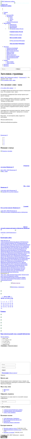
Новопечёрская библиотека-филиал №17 (17, 257)
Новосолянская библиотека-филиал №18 (11, 258)
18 (3, 305)
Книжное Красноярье (15, 274)
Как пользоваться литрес (13, 56)
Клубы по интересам (16, 277)
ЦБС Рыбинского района (8, 1)
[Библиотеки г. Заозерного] (17, 287)
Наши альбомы (10, 63)
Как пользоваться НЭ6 (12, 57)
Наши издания (10, 52)
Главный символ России (16, 31)
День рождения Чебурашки (17, 43)
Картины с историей (9, 432)
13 (7, 303)
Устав (11, 17)
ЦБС (5, 13)
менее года (5, 338)
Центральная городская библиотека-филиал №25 (13, 268)
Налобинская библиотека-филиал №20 (10, 254)
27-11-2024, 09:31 (5, 88)
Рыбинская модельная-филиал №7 (15, 261)
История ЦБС (10, 15)
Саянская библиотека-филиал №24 (13, 263)
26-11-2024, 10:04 (5, 170)
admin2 (11, 88)
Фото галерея (10, 61)
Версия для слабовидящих (22, 3)
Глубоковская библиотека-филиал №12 (13, 246)
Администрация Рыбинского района (13, 409)
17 (1, 305)
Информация (13, 24)
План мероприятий (5, 277)
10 (1, 303)
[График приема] (15, 283)
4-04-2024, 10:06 (5, 232)
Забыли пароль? (13, 373)
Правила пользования (12, 22)
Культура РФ (7, 421)
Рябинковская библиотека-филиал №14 (11, 262)
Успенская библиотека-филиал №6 (12, 267)
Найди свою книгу (11, 54)
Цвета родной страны (15, 37)
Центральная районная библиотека (10, 272)
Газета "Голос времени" (10, 412)
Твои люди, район (5, 274)
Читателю (6, 46)
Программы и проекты (20, 278)
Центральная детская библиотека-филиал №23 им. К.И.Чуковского (12, 270)
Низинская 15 (22, 77)
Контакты (6, 65)
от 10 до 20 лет (6, 342)
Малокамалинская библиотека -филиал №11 (18, 252)
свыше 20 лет (5, 344)
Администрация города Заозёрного (13, 411)
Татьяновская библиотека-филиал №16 (17, 265)
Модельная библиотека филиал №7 (13, 419)
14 (8, 303)
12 (5, 303)
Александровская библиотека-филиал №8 (11, 241)
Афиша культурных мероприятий (13, 278)
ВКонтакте (6, 389)
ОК (4, 391)
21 (8, 305)
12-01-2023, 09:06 (5, 210)
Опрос (8, 59)
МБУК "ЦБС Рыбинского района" (9, 77)
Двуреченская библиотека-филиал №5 (17, 248)
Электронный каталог (6, 280)
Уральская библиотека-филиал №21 (10, 266)
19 (5, 305)
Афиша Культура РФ (12, 49)
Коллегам (6, 64)
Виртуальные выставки (13, 50)
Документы (10, 16)
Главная (6, 12)
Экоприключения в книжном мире (12, 429)
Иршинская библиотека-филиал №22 (13, 250)
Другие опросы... (5, 336)
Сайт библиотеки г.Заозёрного (11, 418)
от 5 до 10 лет (5, 341)
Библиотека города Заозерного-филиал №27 (14, 242)
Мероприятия (7, 23)
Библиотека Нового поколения (11, 422)
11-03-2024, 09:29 (5, 190)
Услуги (11, 19)
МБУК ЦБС (6, 5)
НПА (11, 20)
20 (7, 305)
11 (3, 303)
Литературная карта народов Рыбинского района (15, 275)
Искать (18, 69)
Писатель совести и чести (10, 428)
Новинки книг (10, 53)
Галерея (6, 60)
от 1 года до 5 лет (6, 339)
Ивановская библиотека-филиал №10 (10, 250)
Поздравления (13, 26)
